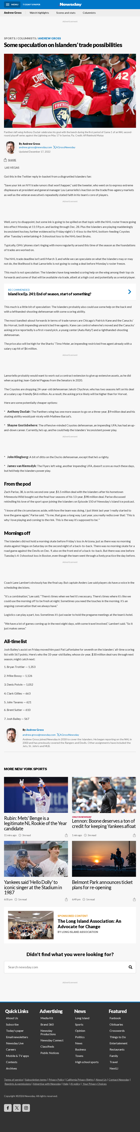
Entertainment (118, 1043)
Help (65, 1083)
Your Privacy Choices (95, 1083)
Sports (9, 38)
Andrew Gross (13, 12)
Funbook (115, 1018)
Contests (11, 1062)
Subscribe (12, 1024)
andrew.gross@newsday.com (35, 147)
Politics (80, 1037)
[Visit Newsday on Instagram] (26, 1108)
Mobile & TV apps (17, 1055)
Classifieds (47, 1046)
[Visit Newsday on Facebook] (8, 1108)
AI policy (75, 1083)
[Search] (130, 967)
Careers (11, 1049)
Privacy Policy (56, 1079)
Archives (11, 1068)
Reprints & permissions (18, 1083)
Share (12, 160)
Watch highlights (39, 12)
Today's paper (15, 1030)
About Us (12, 1018)
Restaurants (117, 1049)
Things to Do (118, 1037)
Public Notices (49, 1053)
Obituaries (116, 1024)
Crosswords (117, 1030)
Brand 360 (47, 1024)
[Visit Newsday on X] (17, 1108)
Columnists (89, 12)
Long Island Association (80, 931)
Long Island (82, 1018)
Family (114, 1055)
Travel (114, 1062)
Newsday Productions (48, 1032)
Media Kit (46, 1018)
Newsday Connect (51, 1040)
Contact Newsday (119, 1079)
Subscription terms (36, 1079)
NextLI (114, 1068)
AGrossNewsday (65, 147)
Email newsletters (17, 1037)
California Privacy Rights (80, 1079)
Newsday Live (15, 1043)
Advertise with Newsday (47, 1083)
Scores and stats (65, 12)
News (78, 1043)
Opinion (80, 1030)
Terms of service (13, 1079)
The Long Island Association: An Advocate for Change (89, 923)
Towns (79, 1055)
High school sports (87, 1062)
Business (80, 1049)
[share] (66, 835)
